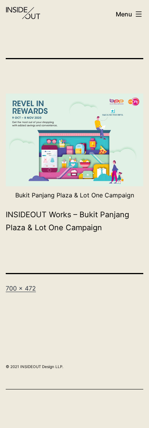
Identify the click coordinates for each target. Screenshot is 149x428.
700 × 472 (21, 288)
